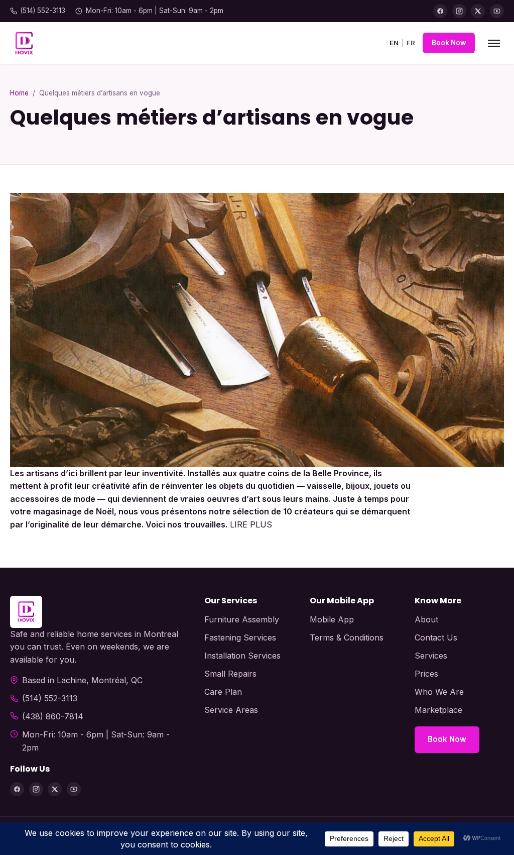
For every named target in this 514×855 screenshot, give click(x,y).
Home (19, 93)
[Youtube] (497, 11)
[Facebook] (440, 11)
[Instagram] (459, 11)
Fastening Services (240, 637)
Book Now (449, 43)
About (426, 619)
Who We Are (439, 692)
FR (411, 43)
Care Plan (223, 692)
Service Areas (231, 710)
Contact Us (436, 637)
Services (431, 656)
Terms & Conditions (346, 637)
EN (394, 43)
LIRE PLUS (251, 524)
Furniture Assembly (241, 619)
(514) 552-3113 (42, 11)
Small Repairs (230, 674)
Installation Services (242, 656)
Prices (426, 674)
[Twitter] (478, 11)
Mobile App (332, 619)
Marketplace (438, 710)
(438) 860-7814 (52, 716)
